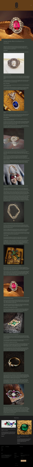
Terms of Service (16, 456)
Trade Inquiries (21, 446)
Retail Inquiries (7, 446)
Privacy (15, 457)
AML (2, 450)
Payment (2, 446)
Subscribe (23, 460)
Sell (1, 447)
